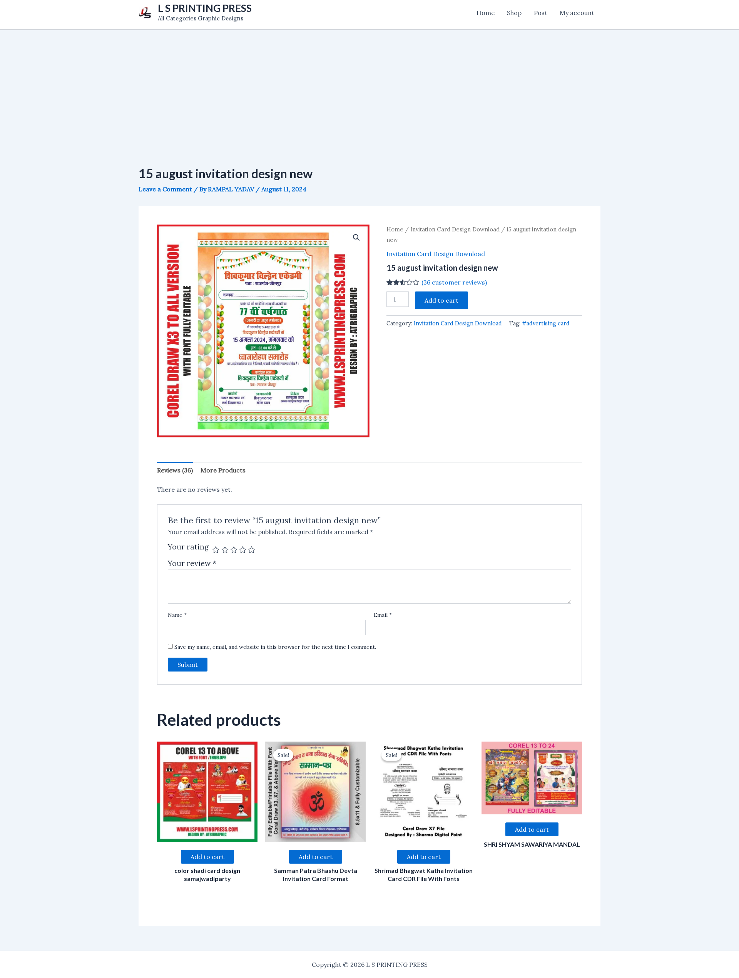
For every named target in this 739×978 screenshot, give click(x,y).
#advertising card (546, 323)
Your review (192, 563)
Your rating (188, 547)
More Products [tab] (223, 470)
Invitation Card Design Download (455, 229)
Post (540, 13)
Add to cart (441, 300)
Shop (514, 13)
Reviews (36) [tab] (175, 470)
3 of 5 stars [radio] (233, 549)
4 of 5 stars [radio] (242, 549)
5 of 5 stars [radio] (251, 549)
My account (577, 13)
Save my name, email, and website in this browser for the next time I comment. (275, 646)
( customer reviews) (454, 282)
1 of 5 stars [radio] (215, 549)
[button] (356, 237)
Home (486, 13)
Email (383, 614)
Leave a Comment (165, 189)
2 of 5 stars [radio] (225, 549)
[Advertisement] (369, 84)
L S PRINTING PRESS (205, 8)
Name (177, 614)
